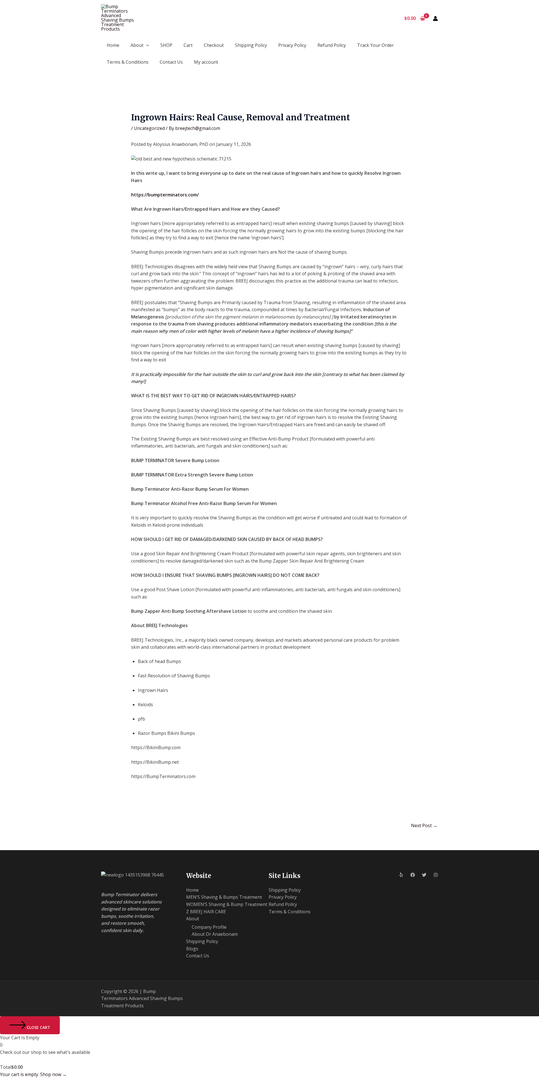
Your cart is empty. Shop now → (33, 1074)
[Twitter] (424, 875)
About (137, 45)
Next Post (424, 825)
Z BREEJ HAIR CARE (206, 912)
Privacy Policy (292, 45)
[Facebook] (412, 875)
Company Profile (209, 927)
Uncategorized (149, 128)
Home (113, 45)
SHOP (166, 45)
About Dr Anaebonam (215, 934)
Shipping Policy (251, 45)
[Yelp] (401, 875)
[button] (146, 45)
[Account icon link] (435, 18)
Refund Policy (332, 45)
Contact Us (171, 62)
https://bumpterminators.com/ (165, 195)
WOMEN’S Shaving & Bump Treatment (226, 904)
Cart (188, 45)
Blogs (192, 949)
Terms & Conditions (128, 62)
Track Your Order (375, 45)
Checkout (214, 45)
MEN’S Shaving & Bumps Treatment (224, 897)
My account (206, 62)
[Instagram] (435, 875)
